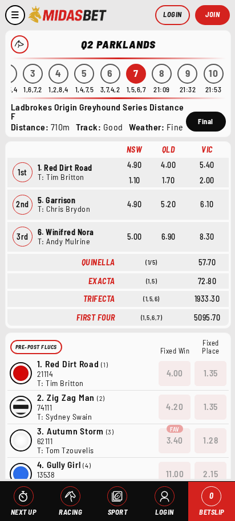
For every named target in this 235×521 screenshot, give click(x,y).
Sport (118, 511)
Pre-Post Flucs (36, 346)
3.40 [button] (175, 440)
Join (212, 14)
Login (172, 14)
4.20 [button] (174, 406)
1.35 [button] (211, 373)
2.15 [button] (210, 474)
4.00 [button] (175, 373)
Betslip (211, 503)
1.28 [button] (210, 440)
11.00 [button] (175, 474)
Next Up (24, 511)
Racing (70, 511)
